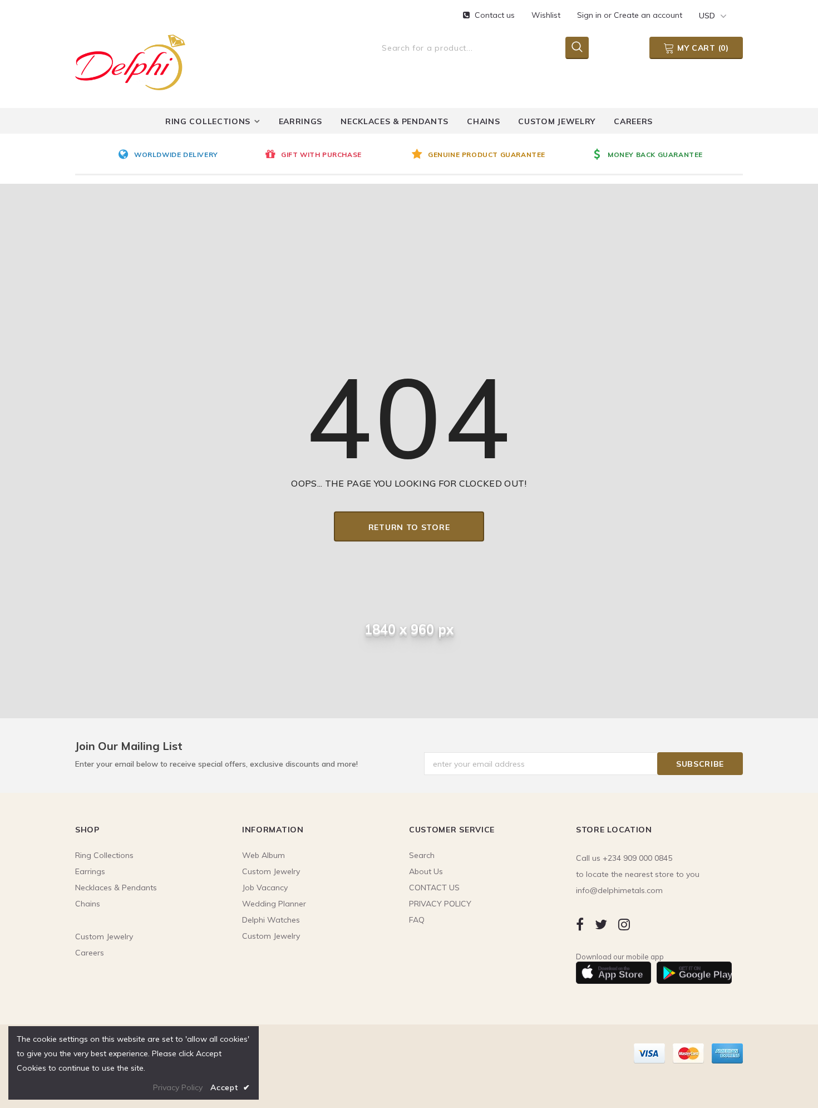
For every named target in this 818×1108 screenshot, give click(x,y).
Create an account (648, 15)
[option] (188, 155)
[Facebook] (580, 924)
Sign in (590, 15)
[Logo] (130, 60)
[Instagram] (624, 924)
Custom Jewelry (271, 936)
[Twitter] (601, 924)
